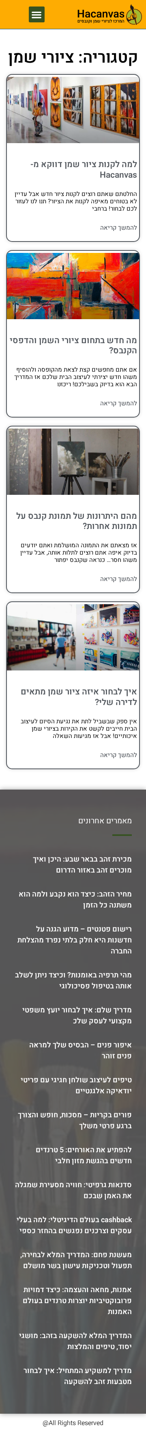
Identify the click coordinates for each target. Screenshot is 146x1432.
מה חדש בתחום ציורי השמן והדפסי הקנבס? (73, 345)
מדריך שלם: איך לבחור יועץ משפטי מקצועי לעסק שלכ (77, 1016)
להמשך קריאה (118, 228)
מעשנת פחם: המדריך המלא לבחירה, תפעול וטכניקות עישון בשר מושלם (76, 1260)
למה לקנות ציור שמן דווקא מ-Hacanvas (83, 169)
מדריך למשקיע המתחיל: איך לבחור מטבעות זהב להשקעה (78, 1376)
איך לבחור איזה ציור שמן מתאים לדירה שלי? (79, 697)
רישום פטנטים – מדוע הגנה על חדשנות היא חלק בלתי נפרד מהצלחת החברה (74, 940)
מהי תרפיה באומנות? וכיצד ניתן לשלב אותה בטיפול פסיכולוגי (73, 981)
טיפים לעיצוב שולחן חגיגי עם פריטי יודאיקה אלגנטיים (76, 1086)
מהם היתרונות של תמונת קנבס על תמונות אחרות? (76, 521)
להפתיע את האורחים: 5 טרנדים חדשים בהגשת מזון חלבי (84, 1155)
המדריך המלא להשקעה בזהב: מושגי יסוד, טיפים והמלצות (75, 1341)
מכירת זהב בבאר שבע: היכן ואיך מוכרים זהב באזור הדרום (82, 865)
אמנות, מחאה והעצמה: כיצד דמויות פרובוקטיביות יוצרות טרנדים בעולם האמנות (77, 1300)
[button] (37, 14)
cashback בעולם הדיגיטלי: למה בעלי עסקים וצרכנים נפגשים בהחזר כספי (74, 1225)
